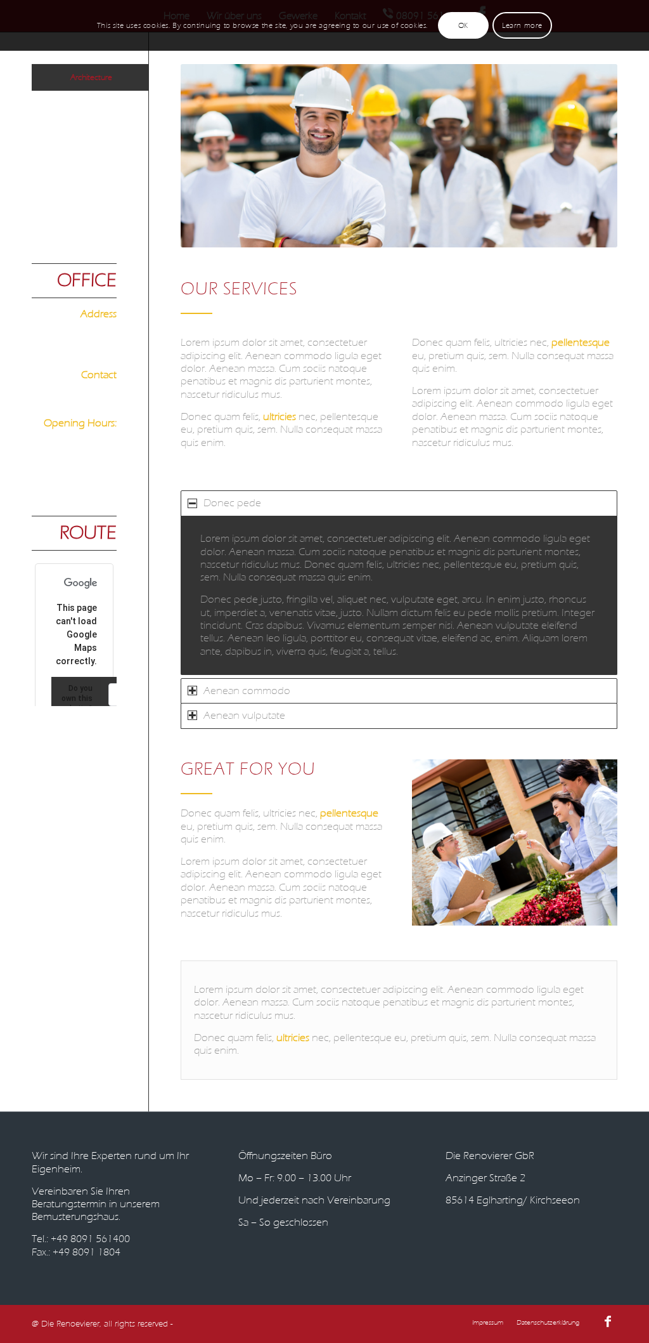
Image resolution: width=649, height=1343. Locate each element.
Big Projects (97, 103)
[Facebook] (607, 1321)
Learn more (522, 25)
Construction (95, 127)
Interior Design (92, 174)
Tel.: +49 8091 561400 (81, 1238)
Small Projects (94, 197)
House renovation (86, 150)
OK (463, 25)
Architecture (91, 77)
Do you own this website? (76, 698)
